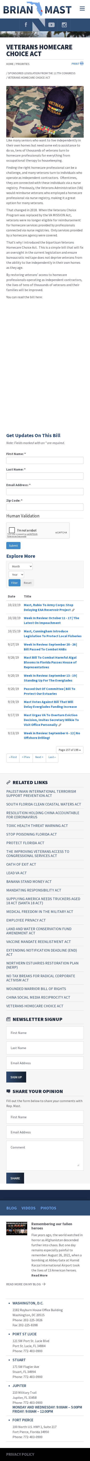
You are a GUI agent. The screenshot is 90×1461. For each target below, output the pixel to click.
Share (15, 1178)
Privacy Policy (20, 1454)
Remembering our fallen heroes (51, 1225)
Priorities (23, 64)
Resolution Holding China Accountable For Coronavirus (42, 814)
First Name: (16, 454)
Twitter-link (38, 24)
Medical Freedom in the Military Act (39, 911)
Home (10, 64)
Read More (39, 1275)
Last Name (18, 1048)
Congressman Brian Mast (37, 9)
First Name (19, 1033)
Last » (52, 757)
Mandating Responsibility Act (33, 890)
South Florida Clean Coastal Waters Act (43, 804)
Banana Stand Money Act (29, 881)
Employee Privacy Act (26, 920)
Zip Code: (14, 500)
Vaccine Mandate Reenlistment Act (38, 941)
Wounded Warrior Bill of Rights (36, 988)
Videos (29, 1207)
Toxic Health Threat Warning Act (37, 825)
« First (13, 757)
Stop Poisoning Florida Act (31, 834)
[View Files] (73, 610)
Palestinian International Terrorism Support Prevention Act (41, 793)
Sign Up (16, 1077)
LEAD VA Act (16, 872)
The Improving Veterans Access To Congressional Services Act (37, 853)
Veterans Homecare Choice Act (29, 77)
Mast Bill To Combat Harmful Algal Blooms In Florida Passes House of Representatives (50, 662)
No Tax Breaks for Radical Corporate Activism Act (40, 977)
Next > (39, 757)
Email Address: (18, 485)
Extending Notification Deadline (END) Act (41, 952)
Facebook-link (26, 24)
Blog (11, 1207)
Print (76, 64)
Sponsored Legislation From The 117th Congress (42, 73)
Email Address (21, 1063)
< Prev (26, 757)
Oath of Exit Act (21, 864)
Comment (18, 1147)
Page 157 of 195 (69, 750)
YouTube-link (51, 24)
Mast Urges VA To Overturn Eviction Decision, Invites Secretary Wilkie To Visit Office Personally (51, 720)
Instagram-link (64, 24)
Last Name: (16, 469)
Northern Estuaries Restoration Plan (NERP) (42, 965)
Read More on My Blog (23, 1284)
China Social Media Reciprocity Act (38, 997)
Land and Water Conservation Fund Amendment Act (38, 930)
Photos (48, 1207)
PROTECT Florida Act (25, 842)
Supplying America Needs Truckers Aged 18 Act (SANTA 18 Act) (43, 900)
